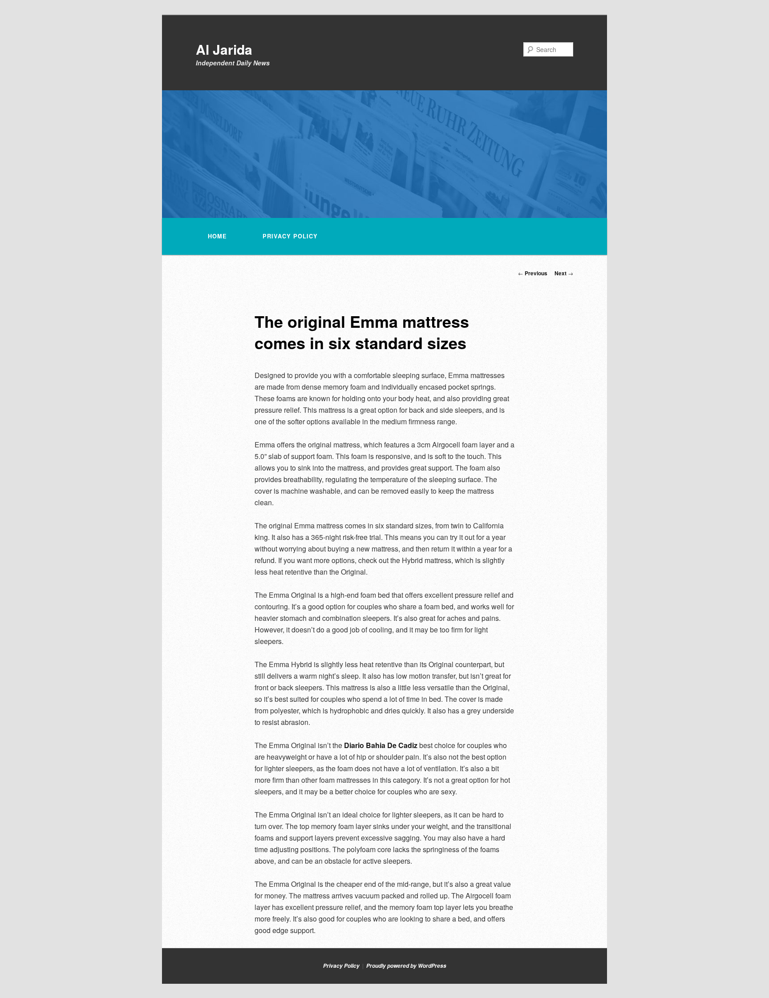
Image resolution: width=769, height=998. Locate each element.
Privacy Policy (290, 236)
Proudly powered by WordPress (406, 966)
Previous (532, 273)
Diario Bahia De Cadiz (380, 745)
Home (217, 236)
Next (563, 273)
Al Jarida (224, 49)
